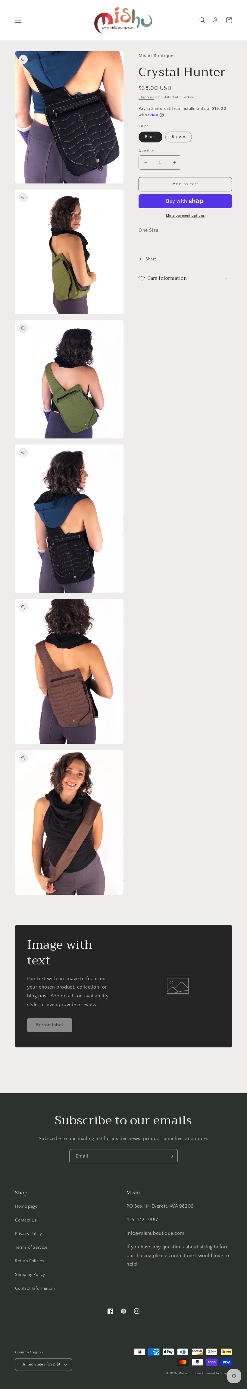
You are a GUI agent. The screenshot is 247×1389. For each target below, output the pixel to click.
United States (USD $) (40, 1364)
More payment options (185, 216)
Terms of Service (31, 1247)
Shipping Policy (30, 1274)
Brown (179, 137)
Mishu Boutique (190, 1373)
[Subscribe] (170, 1156)
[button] (18, 20)
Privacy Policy (28, 1233)
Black (150, 137)
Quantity (146, 150)
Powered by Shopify (217, 1373)
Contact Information (35, 1288)
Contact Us (26, 1220)
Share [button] (151, 259)
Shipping (147, 97)
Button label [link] (49, 1024)
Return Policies (29, 1261)
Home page (26, 1206)
